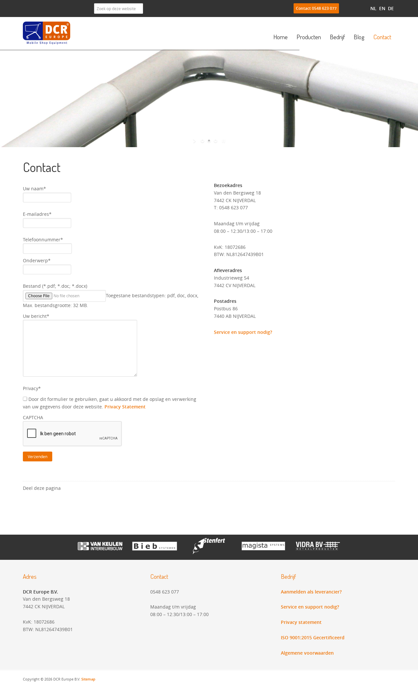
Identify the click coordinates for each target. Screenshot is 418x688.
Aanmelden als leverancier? (311, 592)
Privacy (32, 388)
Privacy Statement (125, 407)
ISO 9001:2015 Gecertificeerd (313, 637)
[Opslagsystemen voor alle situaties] (263, 552)
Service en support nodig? (243, 332)
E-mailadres (37, 214)
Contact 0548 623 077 (316, 8)
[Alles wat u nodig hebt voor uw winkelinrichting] (100, 552)
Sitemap (88, 679)
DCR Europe (47, 33)
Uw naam (34, 188)
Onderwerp (37, 260)
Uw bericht (36, 316)
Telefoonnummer (43, 239)
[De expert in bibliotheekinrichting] (154, 552)
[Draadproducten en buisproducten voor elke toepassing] (318, 552)
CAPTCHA (33, 417)
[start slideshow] (195, 140)
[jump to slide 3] (215, 140)
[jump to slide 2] (209, 140)
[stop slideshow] (223, 140)
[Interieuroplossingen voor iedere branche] (209, 552)
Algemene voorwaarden (307, 653)
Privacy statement (301, 622)
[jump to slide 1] (202, 140)
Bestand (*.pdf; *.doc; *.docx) (55, 286)
